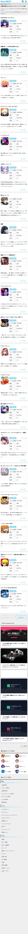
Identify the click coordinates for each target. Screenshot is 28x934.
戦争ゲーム (5, 832)
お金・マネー (5, 871)
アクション (5, 812)
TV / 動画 (4, 859)
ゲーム (3, 805)
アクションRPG (6, 796)
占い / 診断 (4, 842)
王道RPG (4, 785)
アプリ (3, 835)
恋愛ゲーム (5, 820)
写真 (3, 862)
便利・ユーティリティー (8, 850)
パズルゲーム (5, 809)
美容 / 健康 (4, 865)
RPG (2, 781)
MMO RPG (4, 790)
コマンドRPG (5, 788)
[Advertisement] (14, 673)
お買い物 (4, 856)
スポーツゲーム (6, 818)
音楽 (3, 839)
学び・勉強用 (5, 845)
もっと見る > (24, 746)
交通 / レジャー (6, 868)
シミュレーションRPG (8, 793)
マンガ (3, 853)
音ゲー (3, 826)
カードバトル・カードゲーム (9, 815)
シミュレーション (6, 823)
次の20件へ (21, 617)
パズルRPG (5, 799)
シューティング (6, 829)
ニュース (4, 848)
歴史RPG (4, 802)
